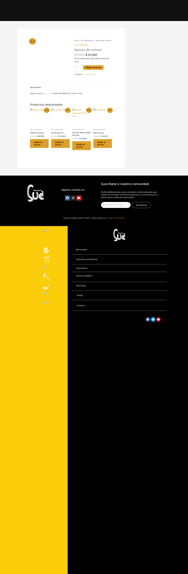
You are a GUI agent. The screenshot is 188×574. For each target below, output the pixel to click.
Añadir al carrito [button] (38, 143)
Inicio (76, 40)
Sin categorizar (87, 40)
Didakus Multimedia (116, 218)
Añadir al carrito (93, 67)
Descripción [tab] (35, 87)
